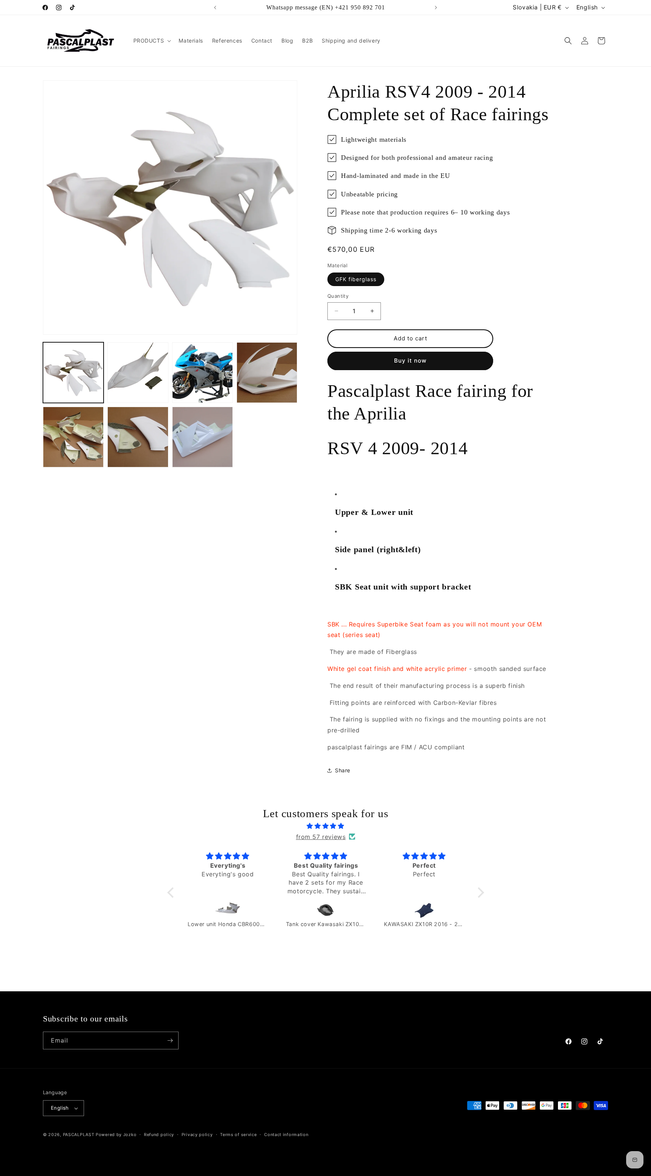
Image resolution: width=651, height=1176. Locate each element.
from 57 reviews (321, 837)
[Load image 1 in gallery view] (73, 372)
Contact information (286, 1134)
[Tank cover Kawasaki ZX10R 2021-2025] (326, 909)
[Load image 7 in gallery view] (202, 437)
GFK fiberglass (355, 279)
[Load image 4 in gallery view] (267, 372)
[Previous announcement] (215, 7)
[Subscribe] (170, 1040)
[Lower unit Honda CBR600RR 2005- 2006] (228, 909)
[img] (325, 826)
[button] (151, 41)
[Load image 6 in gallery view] (137, 437)
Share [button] (342, 770)
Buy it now (410, 360)
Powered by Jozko (116, 1134)
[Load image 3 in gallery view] (202, 372)
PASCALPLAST (79, 1134)
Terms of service (238, 1134)
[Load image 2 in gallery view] (137, 372)
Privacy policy (197, 1134)
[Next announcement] (436, 7)
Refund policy (159, 1134)
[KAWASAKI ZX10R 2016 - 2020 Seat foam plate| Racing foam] (424, 909)
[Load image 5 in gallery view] (73, 437)
